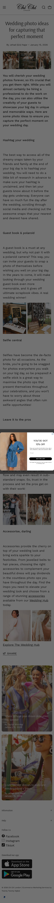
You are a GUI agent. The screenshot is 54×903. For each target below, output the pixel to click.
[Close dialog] (52, 434)
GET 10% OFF (40, 459)
